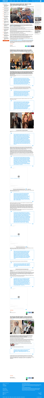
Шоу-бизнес (11, 375)
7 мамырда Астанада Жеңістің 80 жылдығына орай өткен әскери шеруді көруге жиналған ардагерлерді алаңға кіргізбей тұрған (21, 40)
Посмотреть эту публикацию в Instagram (15, 178)
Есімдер (3, 394)
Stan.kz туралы (4, 388)
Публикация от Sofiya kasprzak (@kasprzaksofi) (19, 187)
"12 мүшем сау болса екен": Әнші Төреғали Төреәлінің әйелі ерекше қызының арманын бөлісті (23, 343)
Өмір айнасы (11, 310)
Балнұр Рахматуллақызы (12, 377)
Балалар (40, 394)
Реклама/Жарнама (5, 389)
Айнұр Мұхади (11, 45)
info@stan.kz (4, 384)
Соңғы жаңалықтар (6, 40)
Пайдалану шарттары (5, 390)
